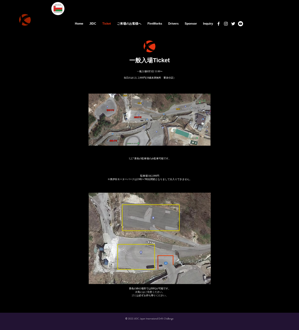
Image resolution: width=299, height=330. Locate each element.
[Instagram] (225, 23)
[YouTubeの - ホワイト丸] (240, 23)
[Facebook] (218, 23)
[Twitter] (233, 23)
